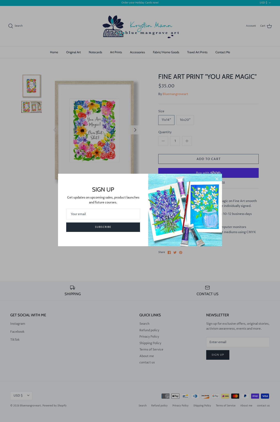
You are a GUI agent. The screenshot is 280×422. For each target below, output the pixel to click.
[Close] (216, 178)
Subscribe (103, 227)
